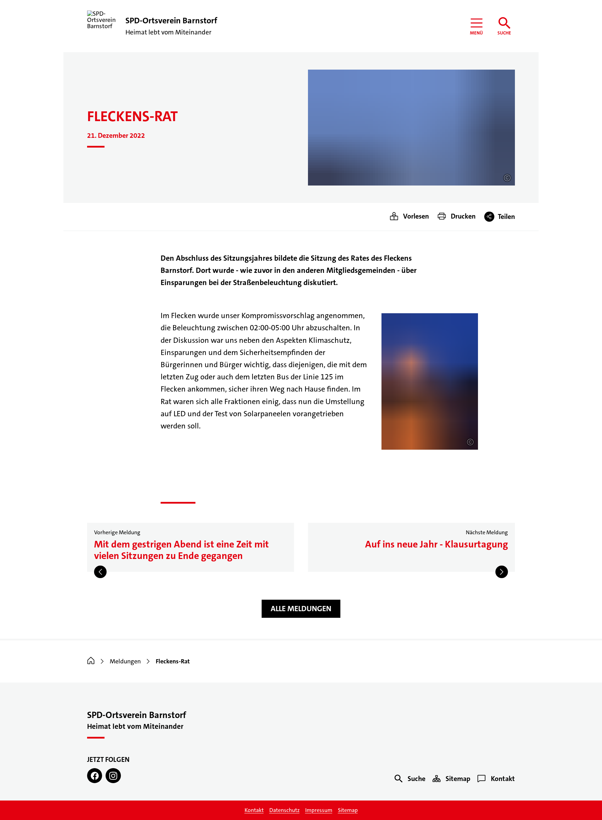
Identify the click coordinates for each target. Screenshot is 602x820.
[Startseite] (91, 661)
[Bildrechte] (507, 178)
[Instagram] (113, 775)
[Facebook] (94, 775)
